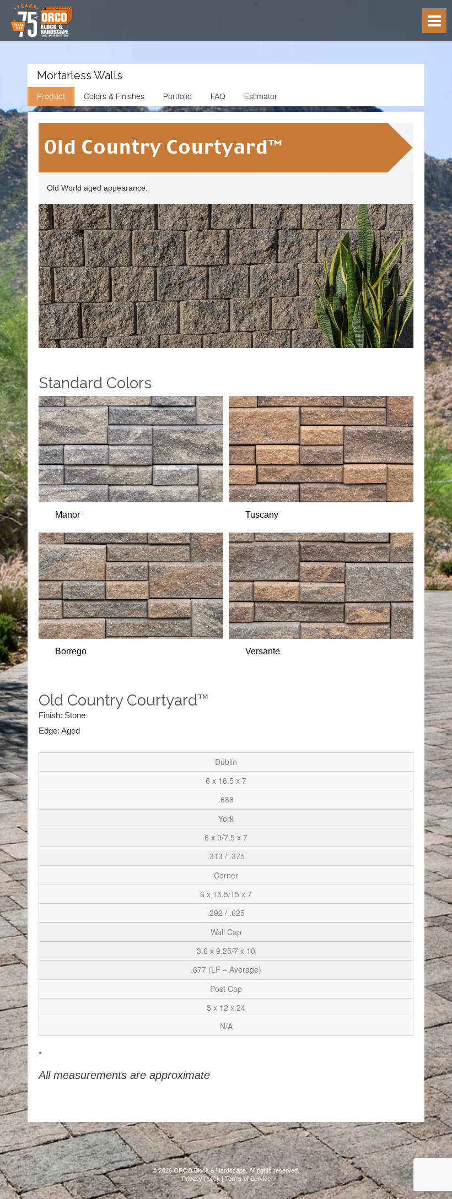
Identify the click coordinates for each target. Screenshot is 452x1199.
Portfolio (177, 96)
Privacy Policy (201, 1178)
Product (51, 96)
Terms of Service (248, 1178)
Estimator (260, 96)
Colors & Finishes (114, 96)
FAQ (218, 96)
